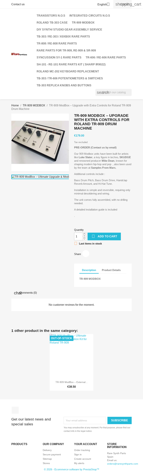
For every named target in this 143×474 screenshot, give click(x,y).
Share (85, 253)
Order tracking (82, 450)
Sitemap (47, 458)
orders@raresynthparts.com (122, 463)
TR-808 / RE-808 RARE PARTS (57, 43)
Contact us (18, 4)
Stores (46, 463)
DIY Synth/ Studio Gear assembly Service (69, 29)
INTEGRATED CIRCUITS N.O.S (89, 15)
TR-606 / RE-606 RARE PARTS (106, 57)
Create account (82, 458)
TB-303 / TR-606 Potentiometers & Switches (70, 78)
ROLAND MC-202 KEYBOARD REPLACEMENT (68, 71)
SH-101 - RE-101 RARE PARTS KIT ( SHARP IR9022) (71, 64)
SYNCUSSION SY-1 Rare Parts (59, 57)
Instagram (15, 410)
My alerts (79, 463)
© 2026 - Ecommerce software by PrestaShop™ (71, 469)
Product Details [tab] (111, 270)
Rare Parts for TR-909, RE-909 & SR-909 (66, 50)
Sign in (78, 454)
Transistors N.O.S (51, 15)
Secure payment (52, 454)
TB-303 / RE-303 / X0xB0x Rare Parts (63, 36)
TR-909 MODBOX (83, 22)
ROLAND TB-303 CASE (52, 22)
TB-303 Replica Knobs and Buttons (64, 85)
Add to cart (104, 236)
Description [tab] (89, 270)
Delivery (47, 450)
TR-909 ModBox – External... (71, 382)
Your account (85, 444)
